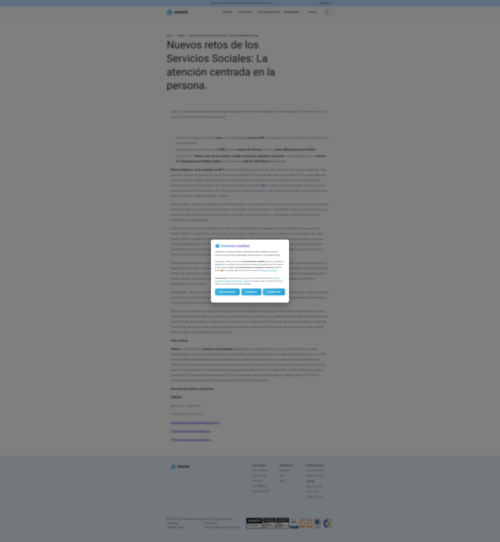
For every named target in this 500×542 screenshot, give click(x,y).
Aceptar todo (274, 291)
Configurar (251, 291)
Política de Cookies (268, 270)
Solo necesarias (227, 291)
